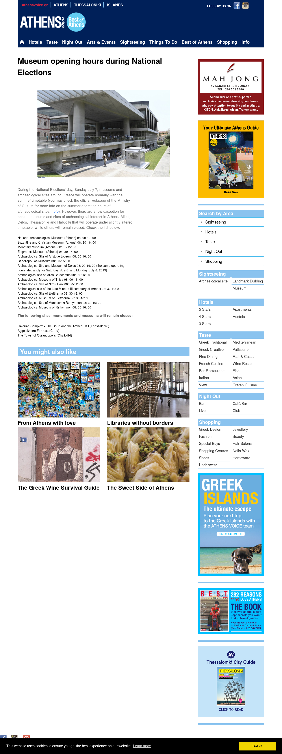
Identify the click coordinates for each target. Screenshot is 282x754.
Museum (240, 288)
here (55, 211)
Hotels (35, 42)
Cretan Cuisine (245, 384)
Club (236, 410)
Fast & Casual (244, 356)
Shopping (227, 42)
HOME (23, 43)
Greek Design (210, 429)
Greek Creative (211, 349)
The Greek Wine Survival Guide (59, 487)
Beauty (238, 436)
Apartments (242, 309)
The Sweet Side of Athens (140, 487)
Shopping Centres (213, 450)
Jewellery (240, 429)
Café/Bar (240, 403)
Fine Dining (208, 356)
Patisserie (241, 349)
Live (202, 410)
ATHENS (61, 5)
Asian (237, 377)
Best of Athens (197, 42)
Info (245, 42)
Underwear (208, 464)
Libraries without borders (140, 423)
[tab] (231, 222)
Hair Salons (242, 443)
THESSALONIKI (87, 5)
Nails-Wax (241, 450)
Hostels (239, 316)
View (203, 384)
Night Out (72, 42)
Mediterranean (244, 342)
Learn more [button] (142, 746)
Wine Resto (242, 363)
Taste (52, 42)
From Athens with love (47, 423)
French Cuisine (211, 363)
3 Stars (205, 323)
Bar (202, 403)
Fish (236, 370)
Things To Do (163, 42)
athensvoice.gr (35, 5)
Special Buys (209, 443)
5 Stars (205, 309)
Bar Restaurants (212, 370)
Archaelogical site (213, 281)
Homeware (241, 457)
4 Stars (205, 316)
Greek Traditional (213, 342)
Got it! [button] (257, 746)
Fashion (205, 436)
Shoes (204, 457)
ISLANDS (115, 5)
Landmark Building (248, 281)
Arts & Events (101, 42)
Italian (204, 377)
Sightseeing (132, 42)
